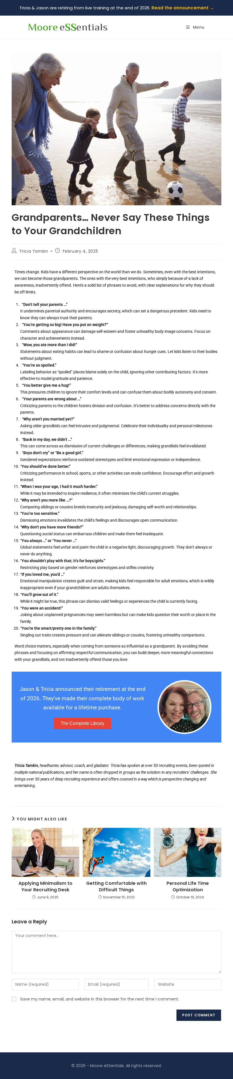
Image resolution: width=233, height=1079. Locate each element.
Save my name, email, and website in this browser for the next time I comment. (99, 999)
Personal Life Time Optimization (188, 886)
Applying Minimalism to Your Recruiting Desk (45, 886)
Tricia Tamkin (33, 251)
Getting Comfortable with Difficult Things (116, 886)
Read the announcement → (182, 8)
